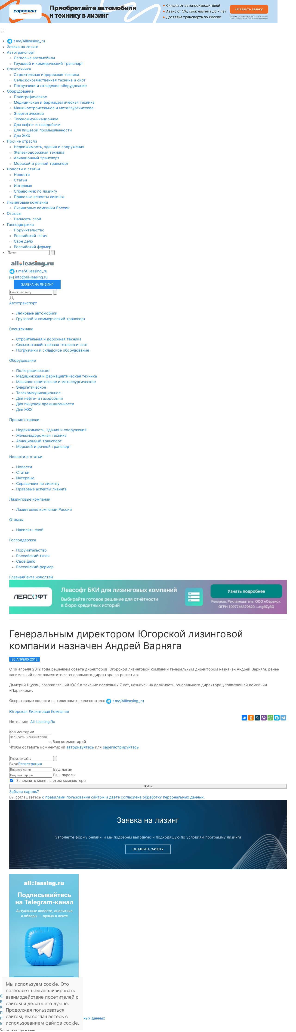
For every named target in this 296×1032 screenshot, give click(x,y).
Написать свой (27, 219)
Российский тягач (30, 235)
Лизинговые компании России (42, 208)
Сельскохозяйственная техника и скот (50, 80)
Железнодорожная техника (39, 152)
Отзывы (14, 213)
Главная (16, 577)
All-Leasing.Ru (42, 721)
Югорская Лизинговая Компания (39, 711)
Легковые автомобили (34, 58)
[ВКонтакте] (244, 717)
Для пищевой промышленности (43, 130)
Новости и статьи (23, 169)
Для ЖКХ (22, 135)
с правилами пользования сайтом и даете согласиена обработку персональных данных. (123, 797)
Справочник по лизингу (35, 191)
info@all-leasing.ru (30, 277)
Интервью (23, 185)
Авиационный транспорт (36, 158)
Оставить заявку (148, 849)
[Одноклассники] (251, 717)
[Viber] (264, 717)
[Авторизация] (11, 298)
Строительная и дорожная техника (46, 74)
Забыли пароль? (24, 791)
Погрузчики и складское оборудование (50, 85)
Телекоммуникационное (36, 119)
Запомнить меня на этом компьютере (50, 780)
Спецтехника (19, 69)
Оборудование (20, 91)
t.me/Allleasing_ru (28, 41)
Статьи (20, 180)
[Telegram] (283, 717)
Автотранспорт (21, 52)
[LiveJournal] (257, 717)
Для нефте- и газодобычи (37, 124)
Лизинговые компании (27, 202)
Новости (22, 174)
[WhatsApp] (270, 717)
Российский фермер (32, 246)
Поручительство (29, 230)
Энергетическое (29, 113)
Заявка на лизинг (22, 46)
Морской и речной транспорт (41, 163)
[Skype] (277, 717)
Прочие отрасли (22, 141)
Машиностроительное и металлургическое (53, 108)
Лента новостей (38, 577)
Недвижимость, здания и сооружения (49, 146)
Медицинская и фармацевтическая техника (54, 102)
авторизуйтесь (80, 747)
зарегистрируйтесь (121, 747)
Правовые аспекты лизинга (39, 196)
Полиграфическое (30, 96)
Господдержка (20, 224)
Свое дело (23, 241)
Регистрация (30, 763)
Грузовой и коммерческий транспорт (48, 63)
